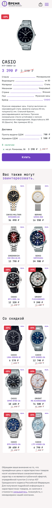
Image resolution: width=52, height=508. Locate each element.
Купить (26, 157)
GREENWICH (13, 257)
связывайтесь (20, 492)
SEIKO (38, 257)
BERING (38, 215)
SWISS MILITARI (13, 215)
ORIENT (38, 298)
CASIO (9, 61)
